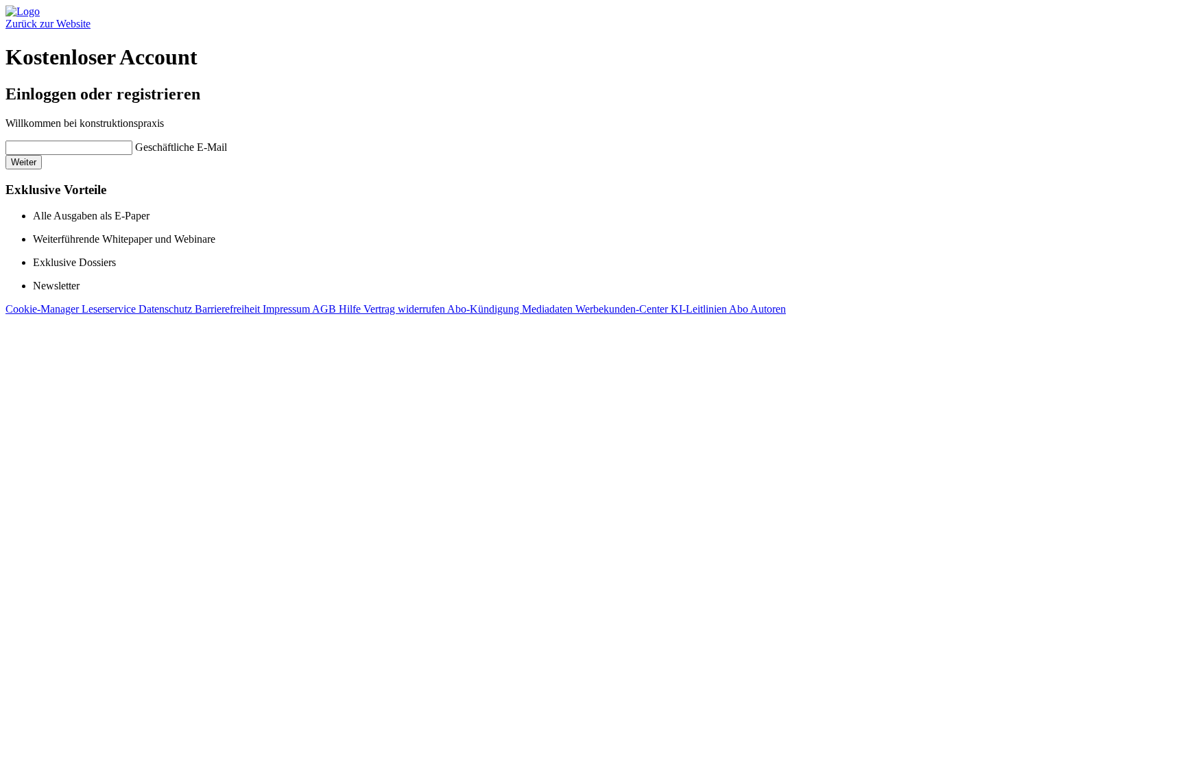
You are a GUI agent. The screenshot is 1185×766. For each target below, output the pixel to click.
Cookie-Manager (43, 309)
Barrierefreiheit (229, 309)
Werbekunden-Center (623, 309)
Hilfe (351, 309)
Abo (739, 309)
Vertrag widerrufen (405, 309)
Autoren (768, 309)
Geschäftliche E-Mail (181, 147)
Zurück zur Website (48, 23)
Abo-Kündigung (484, 309)
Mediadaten (548, 309)
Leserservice (110, 309)
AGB (325, 309)
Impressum (287, 309)
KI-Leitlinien (700, 309)
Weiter (23, 162)
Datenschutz (167, 309)
